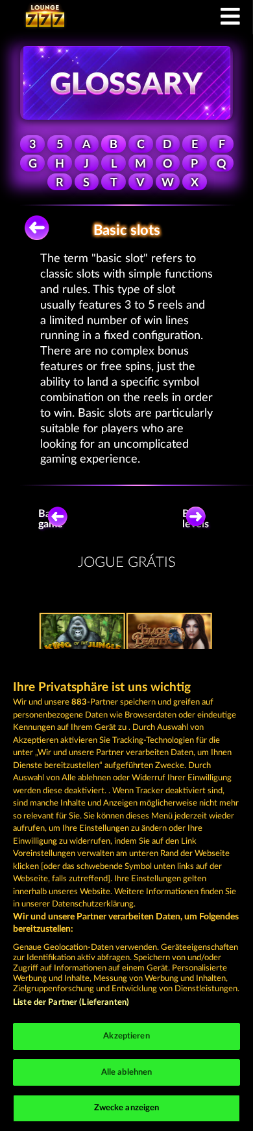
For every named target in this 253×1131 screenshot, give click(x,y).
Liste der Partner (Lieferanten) (71, 1002)
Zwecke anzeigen (127, 1108)
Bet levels (195, 519)
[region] (126, 890)
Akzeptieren (126, 1036)
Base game (50, 519)
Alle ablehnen (126, 1072)
